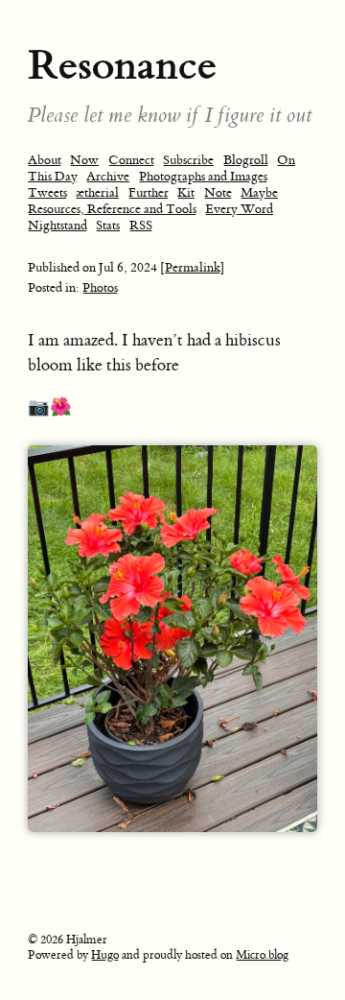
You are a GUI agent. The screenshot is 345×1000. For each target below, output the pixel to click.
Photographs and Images (203, 176)
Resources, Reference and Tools (112, 209)
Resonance (122, 64)
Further (148, 192)
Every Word (239, 209)
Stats (108, 225)
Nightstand (57, 225)
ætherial (97, 192)
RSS (140, 225)
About (44, 160)
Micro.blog (262, 955)
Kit (186, 192)
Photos (100, 287)
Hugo (105, 955)
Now (84, 160)
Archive (107, 176)
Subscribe (188, 160)
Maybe (259, 192)
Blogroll (245, 160)
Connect (131, 160)
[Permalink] (192, 267)
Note (218, 192)
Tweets (47, 192)
